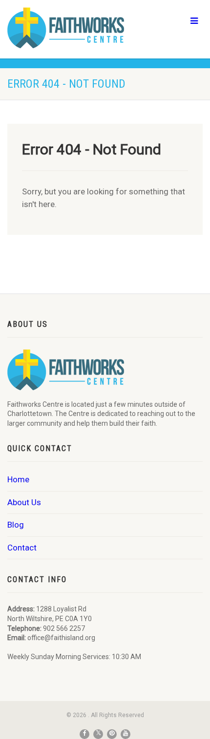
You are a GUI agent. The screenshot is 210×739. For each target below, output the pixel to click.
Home (18, 479)
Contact (22, 547)
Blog (15, 525)
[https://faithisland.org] (70, 27)
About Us (24, 502)
